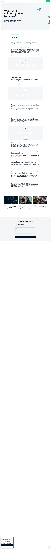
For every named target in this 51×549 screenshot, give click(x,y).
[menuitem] (6, 1)
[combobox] (25, 235)
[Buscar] (43, 1)
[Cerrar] (12, 538)
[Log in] (45, 1)
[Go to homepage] (2, 1)
